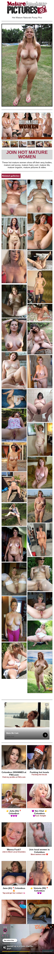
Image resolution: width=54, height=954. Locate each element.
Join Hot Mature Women (27, 154)
